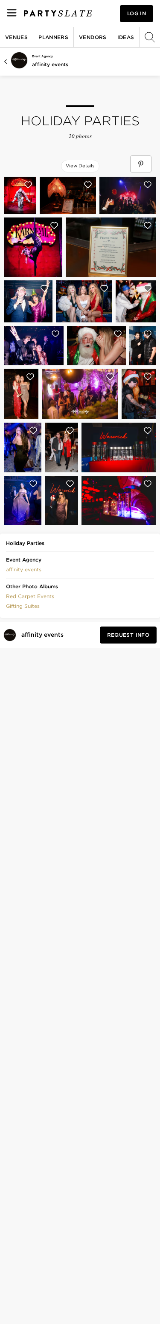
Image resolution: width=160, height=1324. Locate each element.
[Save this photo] (28, 185)
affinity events (50, 64)
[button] (23, 569)
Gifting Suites (23, 606)
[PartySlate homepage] (58, 13)
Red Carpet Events (30, 596)
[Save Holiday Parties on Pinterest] (140, 163)
